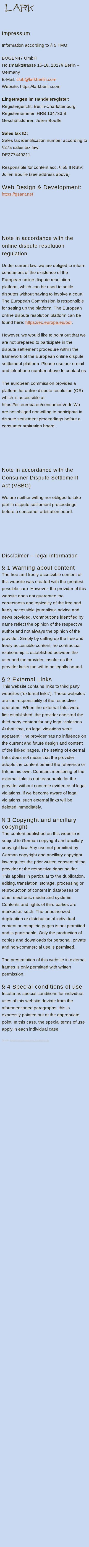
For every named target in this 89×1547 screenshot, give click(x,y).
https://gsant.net (17, 194)
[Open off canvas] (80, 8)
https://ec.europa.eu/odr (48, 322)
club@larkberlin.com (36, 79)
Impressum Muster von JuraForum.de (29, 1040)
